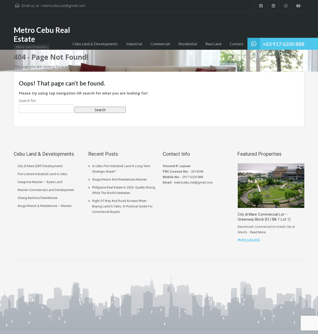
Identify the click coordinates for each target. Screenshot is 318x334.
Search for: (27, 100)
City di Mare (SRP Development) (40, 166)
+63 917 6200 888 (283, 44)
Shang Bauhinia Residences (37, 198)
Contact (236, 44)
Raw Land (213, 44)
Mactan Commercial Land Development (46, 190)
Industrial (134, 44)
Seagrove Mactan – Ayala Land (40, 182)
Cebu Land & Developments (95, 44)
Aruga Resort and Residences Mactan (119, 179)
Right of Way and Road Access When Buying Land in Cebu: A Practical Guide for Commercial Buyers (122, 206)
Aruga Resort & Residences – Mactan (45, 206)
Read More (258, 232)
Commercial (160, 44)
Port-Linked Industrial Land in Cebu (42, 174)
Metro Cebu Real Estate (42, 34)
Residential (187, 44)
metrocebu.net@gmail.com (63, 5)
